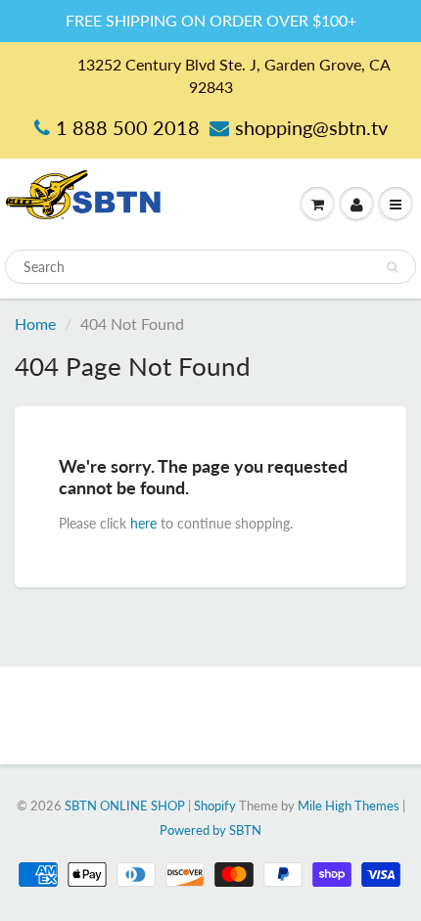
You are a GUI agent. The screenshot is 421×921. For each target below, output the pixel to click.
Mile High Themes (348, 805)
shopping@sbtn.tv (311, 127)
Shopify (215, 805)
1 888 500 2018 (128, 127)
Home (35, 323)
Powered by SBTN (210, 830)
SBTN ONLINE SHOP (125, 805)
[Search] (392, 267)
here (143, 523)
